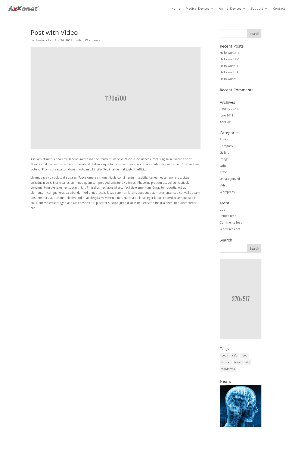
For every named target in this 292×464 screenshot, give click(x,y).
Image (224, 159)
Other (224, 166)
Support (257, 8)
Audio (224, 139)
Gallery (224, 152)
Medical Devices (197, 8)
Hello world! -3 (230, 53)
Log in (224, 209)
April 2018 (226, 122)
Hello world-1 (229, 66)
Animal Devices (230, 8)
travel (237, 362)
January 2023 (229, 109)
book (224, 355)
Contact (279, 8)
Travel (224, 172)
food (245, 355)
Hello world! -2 (230, 59)
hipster (225, 362)
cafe (234, 355)
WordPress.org (230, 229)
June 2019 (226, 115)
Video (79, 40)
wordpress (228, 369)
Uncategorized (230, 179)
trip (247, 362)
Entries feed (228, 216)
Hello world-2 (229, 72)
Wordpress (92, 40)
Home (175, 8)
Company (226, 146)
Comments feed (231, 222)
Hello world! (228, 79)
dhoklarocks (43, 40)
